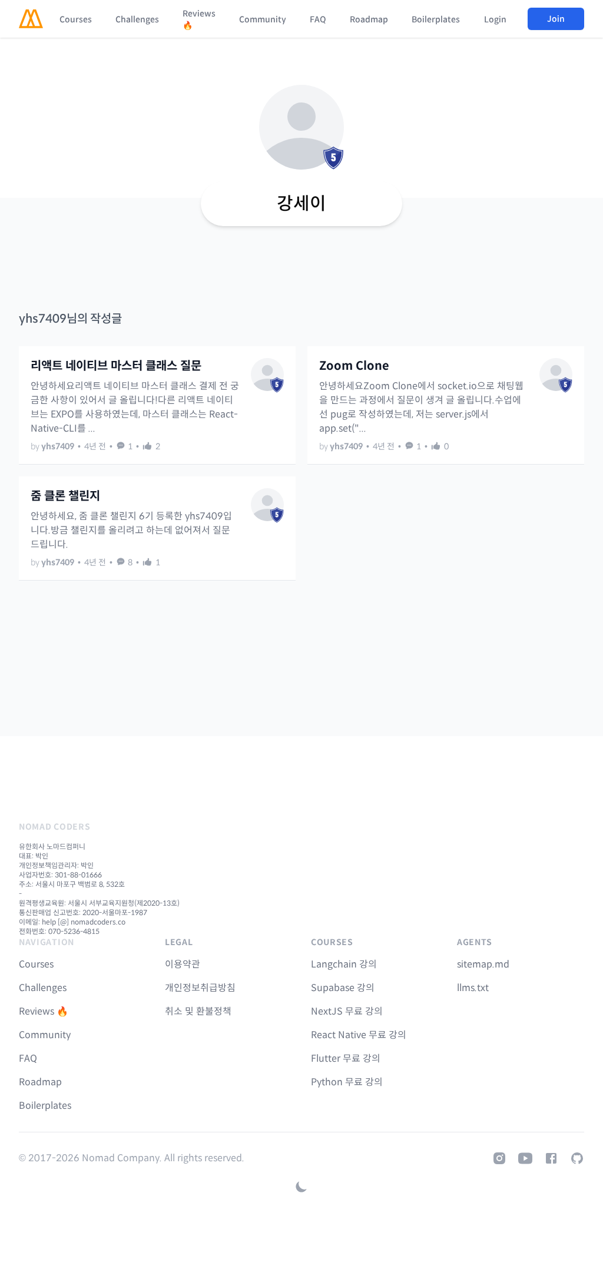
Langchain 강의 (344, 964)
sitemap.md (483, 964)
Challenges (137, 19)
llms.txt (473, 988)
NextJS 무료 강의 (347, 1011)
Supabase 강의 (343, 988)
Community (262, 19)
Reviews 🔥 (199, 19)
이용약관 (182, 964)
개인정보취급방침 (200, 988)
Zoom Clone (354, 366)
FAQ (318, 19)
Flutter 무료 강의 (345, 1058)
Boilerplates (436, 19)
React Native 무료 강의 (358, 1035)
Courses (75, 19)
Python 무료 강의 (347, 1082)
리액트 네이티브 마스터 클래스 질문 (116, 366)
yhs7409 (57, 446)
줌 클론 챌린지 (65, 496)
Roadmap (369, 19)
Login (495, 19)
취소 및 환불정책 (198, 1011)
